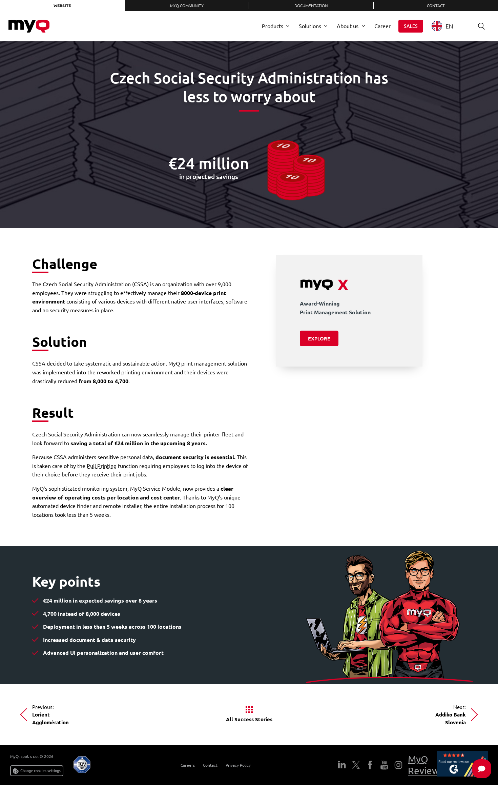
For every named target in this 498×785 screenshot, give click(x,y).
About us (347, 25)
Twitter (356, 765)
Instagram (398, 765)
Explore (319, 338)
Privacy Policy (238, 765)
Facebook (370, 765)
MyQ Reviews (425, 764)
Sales (411, 26)
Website (62, 5)
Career (382, 25)
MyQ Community (187, 5)
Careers (188, 765)
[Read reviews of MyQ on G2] (462, 765)
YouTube (384, 765)
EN (449, 26)
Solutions (310, 25)
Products (272, 25)
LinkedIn (342, 765)
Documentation (311, 5)
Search (481, 26)
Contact (210, 765)
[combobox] (447, 26)
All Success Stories (249, 719)
